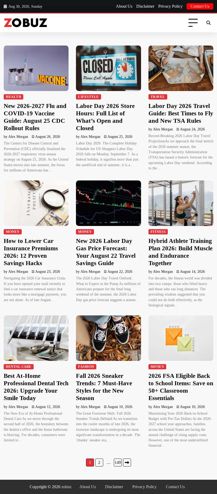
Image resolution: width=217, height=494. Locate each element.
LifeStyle (88, 97)
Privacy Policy (170, 6)
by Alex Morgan (16, 137)
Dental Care (18, 367)
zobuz (66, 486)
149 (118, 462)
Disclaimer (145, 6)
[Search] (208, 23)
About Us (124, 6)
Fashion (86, 367)
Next (127, 462)
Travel (158, 97)
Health (13, 97)
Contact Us (200, 6)
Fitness (158, 232)
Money (13, 232)
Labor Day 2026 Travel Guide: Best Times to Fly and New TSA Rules (180, 113)
